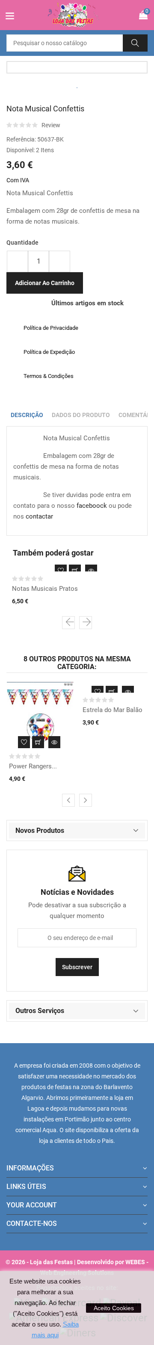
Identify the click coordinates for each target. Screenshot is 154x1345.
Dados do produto (81, 414)
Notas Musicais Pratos (45, 589)
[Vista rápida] (91, 571)
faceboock (92, 506)
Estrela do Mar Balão (112, 710)
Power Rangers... (33, 766)
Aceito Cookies (114, 1308)
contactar (39, 516)
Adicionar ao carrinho (44, 282)
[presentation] (68, 622)
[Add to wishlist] (61, 571)
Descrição (27, 414)
